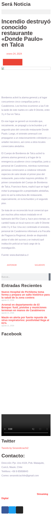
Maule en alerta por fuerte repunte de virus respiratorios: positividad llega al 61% (25, 320)
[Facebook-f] (5, 510)
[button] (26, 11)
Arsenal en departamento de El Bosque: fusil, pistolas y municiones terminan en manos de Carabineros (24, 307)
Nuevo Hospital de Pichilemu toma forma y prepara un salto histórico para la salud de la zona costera (25, 295)
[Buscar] (50, 277)
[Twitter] (12, 510)
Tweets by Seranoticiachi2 (14, 448)
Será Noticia (15, 4)
